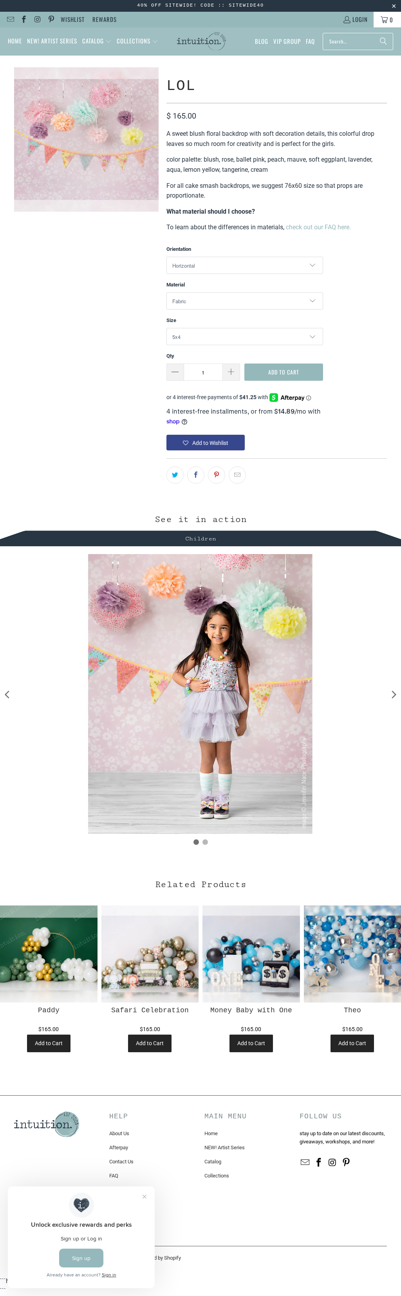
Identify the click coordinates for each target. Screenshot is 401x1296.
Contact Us (121, 1162)
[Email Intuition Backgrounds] (10, 19)
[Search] (383, 41)
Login (360, 19)
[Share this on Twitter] (175, 475)
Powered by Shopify (159, 1258)
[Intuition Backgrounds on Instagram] (37, 19)
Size (171, 320)
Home (211, 1133)
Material (175, 285)
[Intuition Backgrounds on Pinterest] (51, 19)
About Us (119, 1133)
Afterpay (118, 1147)
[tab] (200, 537)
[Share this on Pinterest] (216, 475)
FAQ (113, 1176)
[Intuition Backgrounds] (201, 41)
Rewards (104, 19)
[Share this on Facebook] (195, 475)
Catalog (212, 1162)
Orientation (178, 249)
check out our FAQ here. (318, 227)
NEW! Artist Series (224, 1147)
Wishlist (73, 19)
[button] (97, 41)
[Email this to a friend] (237, 475)
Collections (216, 1176)
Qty (170, 356)
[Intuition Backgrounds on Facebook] (24, 19)
